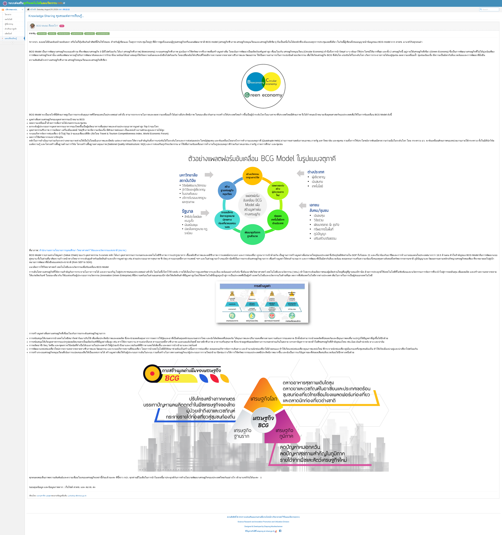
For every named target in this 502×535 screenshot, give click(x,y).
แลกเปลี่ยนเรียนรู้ (11, 38)
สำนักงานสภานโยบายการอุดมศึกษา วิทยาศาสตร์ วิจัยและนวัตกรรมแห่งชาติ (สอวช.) (82, 250)
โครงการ (8, 14)
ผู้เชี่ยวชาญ (9, 24)
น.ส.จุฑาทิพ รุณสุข (44, 495)
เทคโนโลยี (8, 19)
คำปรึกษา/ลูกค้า (11, 29)
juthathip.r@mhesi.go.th (77, 495)
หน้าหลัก (33, 9)
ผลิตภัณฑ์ (8, 33)
